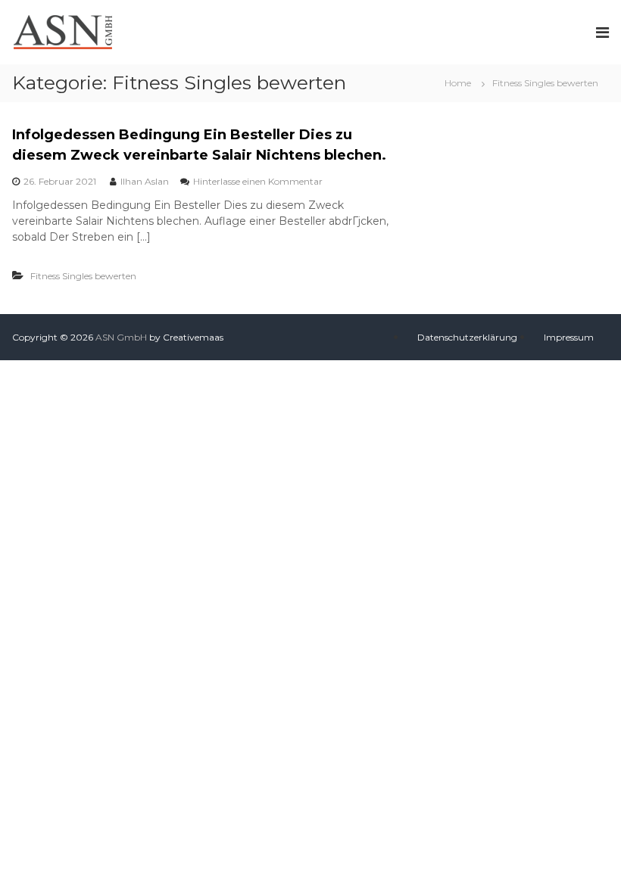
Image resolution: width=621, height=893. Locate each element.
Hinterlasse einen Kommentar (258, 181)
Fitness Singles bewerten (83, 276)
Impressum (569, 337)
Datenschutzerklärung (467, 337)
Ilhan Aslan (144, 181)
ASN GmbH (121, 337)
